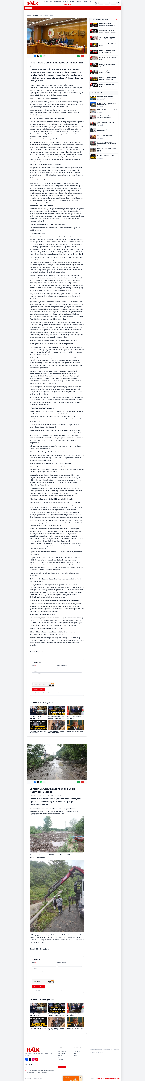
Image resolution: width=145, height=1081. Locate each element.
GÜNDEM (65, 1)
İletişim (75, 1053)
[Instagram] (33, 1059)
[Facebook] (26, 1059)
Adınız (34, 665)
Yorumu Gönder (39, 689)
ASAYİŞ (72, 1)
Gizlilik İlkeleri (77, 1051)
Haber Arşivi (61, 1064)
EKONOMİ (78, 1)
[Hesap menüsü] (118, 3)
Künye (75, 1055)
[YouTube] (36, 1059)
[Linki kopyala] (44, 56)
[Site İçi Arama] (96, 3)
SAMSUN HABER (48, 1)
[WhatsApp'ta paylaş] (41, 56)
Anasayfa (29, 15)
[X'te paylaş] (38, 56)
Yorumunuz (35, 671)
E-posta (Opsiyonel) (62, 665)
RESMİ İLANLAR (87, 1)
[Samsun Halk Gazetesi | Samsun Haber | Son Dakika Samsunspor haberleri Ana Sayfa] (32, 3)
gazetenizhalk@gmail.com (34, 1068)
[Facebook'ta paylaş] (35, 56)
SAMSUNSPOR (57, 1)
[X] (30, 1059)
